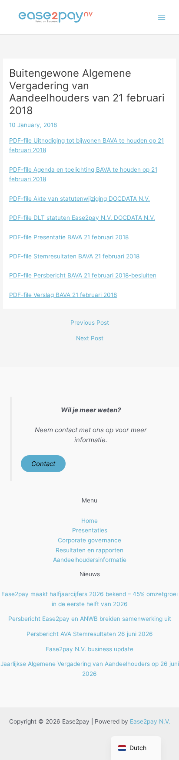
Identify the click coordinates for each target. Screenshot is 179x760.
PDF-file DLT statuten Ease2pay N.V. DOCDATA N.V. (82, 217)
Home (89, 520)
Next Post (89, 339)
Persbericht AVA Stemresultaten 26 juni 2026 (90, 633)
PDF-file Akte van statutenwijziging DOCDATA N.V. (79, 198)
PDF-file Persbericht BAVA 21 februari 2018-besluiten (82, 275)
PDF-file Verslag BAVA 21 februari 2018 (63, 294)
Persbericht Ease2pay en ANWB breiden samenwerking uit (89, 618)
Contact (43, 464)
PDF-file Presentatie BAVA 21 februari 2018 (69, 237)
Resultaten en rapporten (89, 550)
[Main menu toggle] (162, 17)
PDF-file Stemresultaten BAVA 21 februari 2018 (74, 256)
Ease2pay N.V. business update (89, 649)
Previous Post (89, 323)
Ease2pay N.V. (150, 721)
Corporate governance (89, 540)
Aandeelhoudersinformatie (89, 559)
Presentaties (89, 530)
